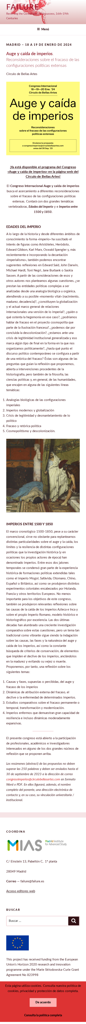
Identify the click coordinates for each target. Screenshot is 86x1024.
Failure (22, 7)
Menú (45, 29)
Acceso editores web (20, 891)
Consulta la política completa (43, 1015)
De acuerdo (43, 1002)
